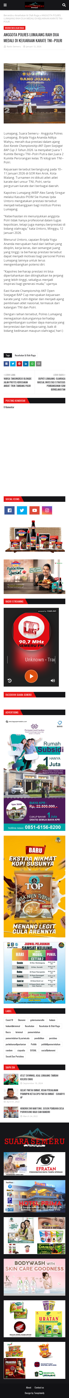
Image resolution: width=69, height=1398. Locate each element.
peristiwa (53, 1038)
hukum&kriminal (13, 1026)
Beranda (8, 15)
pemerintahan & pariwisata (17, 1038)
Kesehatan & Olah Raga (27, 15)
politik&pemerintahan (50, 1044)
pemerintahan (34, 1032)
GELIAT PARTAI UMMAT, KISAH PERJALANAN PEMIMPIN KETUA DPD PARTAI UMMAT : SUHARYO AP (42, 1093)
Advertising (12, 712)
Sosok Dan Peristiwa (15, 1056)
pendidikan (39, 1038)
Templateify (39, 1393)
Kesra (8, 1032)
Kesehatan (29, 1026)
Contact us (39, 1387)
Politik (33, 1044)
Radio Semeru (14, 46)
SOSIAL (33, 1050)
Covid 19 (9, 1019)
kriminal (19, 1032)
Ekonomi (21, 1019)
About (28, 1387)
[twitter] (22, 510)
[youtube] (34, 510)
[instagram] (47, 510)
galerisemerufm (37, 1019)
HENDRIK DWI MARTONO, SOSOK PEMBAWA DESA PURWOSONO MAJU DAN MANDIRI (42, 1110)
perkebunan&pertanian (16, 1044)
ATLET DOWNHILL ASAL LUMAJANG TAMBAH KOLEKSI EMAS (39, 1077)
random (9, 1050)
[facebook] (9, 510)
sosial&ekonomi (48, 1050)
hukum (52, 1019)
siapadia (21, 1050)
